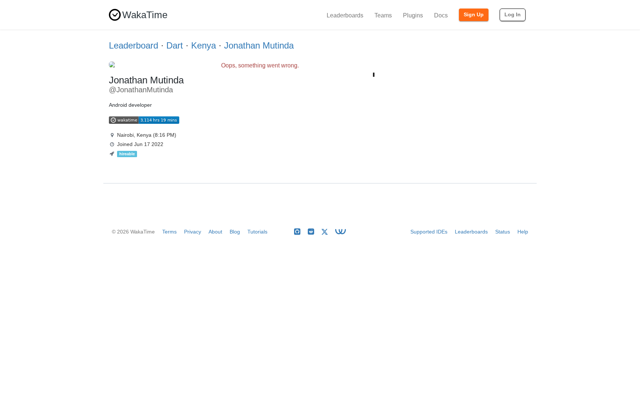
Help (522, 232)
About (215, 232)
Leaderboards (345, 15)
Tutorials (257, 232)
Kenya (203, 45)
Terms (169, 232)
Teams (383, 15)
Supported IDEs (428, 232)
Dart (174, 45)
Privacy (192, 232)
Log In (512, 14)
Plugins (413, 15)
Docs (441, 15)
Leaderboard (133, 45)
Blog (235, 232)
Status (502, 232)
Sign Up (474, 14)
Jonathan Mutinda (259, 45)
